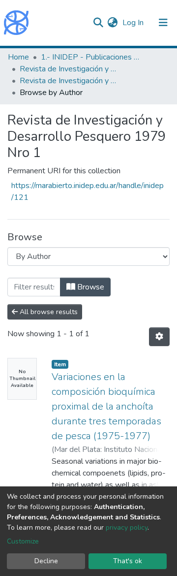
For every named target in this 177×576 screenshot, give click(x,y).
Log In (134, 22)
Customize (23, 541)
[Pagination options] (159, 336)
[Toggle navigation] (163, 22)
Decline (46, 561)
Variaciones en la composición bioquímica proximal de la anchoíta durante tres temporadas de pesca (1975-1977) (106, 406)
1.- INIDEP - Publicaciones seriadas (90, 57)
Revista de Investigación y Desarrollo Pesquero (69, 69)
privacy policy (127, 527)
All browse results (48, 312)
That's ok (127, 561)
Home (18, 57)
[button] (112, 23)
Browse (89, 287)
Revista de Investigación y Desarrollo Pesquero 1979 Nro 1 (69, 80)
